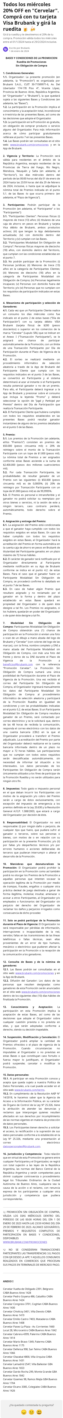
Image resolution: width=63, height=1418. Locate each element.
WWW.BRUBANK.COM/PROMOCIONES (25, 1242)
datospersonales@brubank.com (21, 1146)
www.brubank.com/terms (29, 1090)
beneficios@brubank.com (18, 664)
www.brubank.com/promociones (29, 144)
